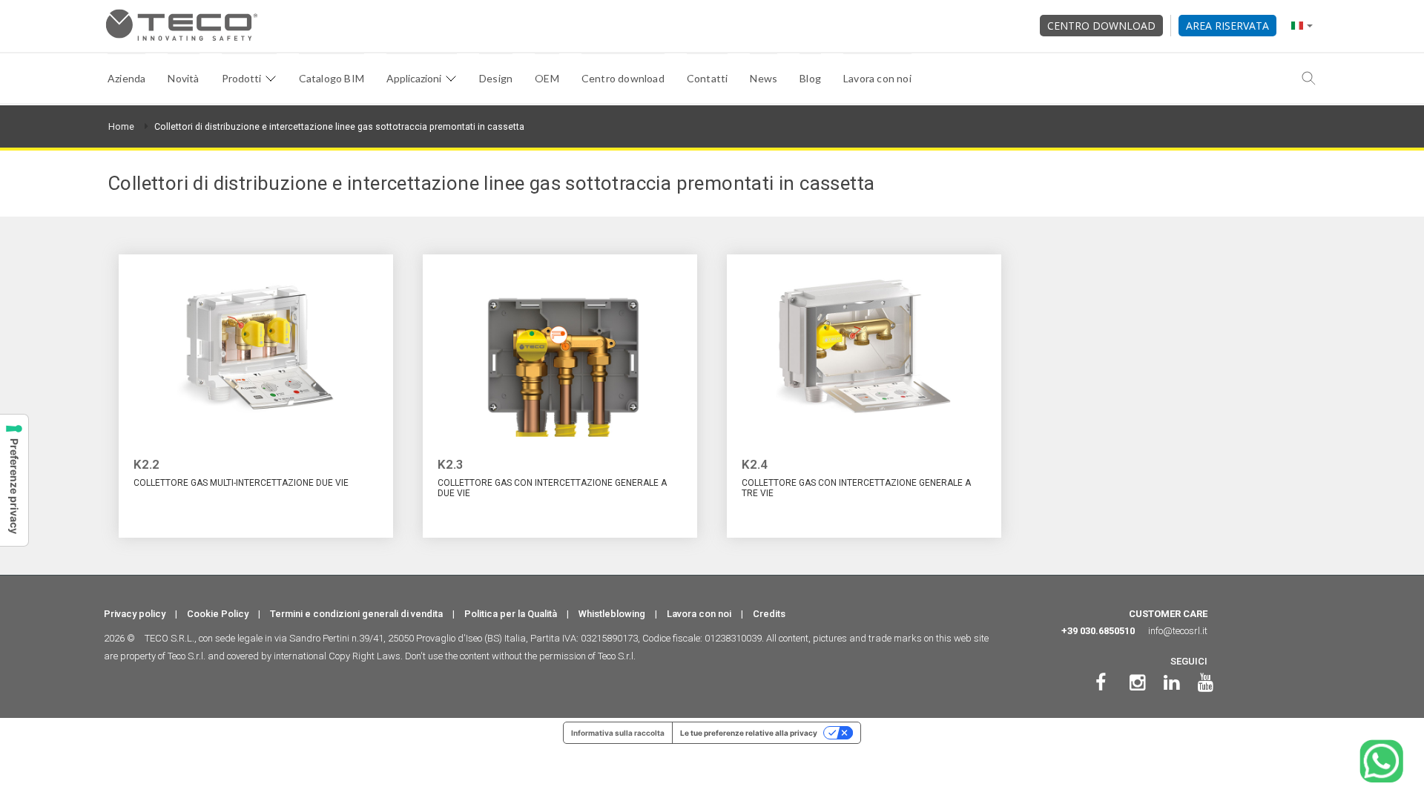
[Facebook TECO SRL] (1100, 682)
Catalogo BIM (331, 78)
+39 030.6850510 (1098, 630)
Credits (769, 613)
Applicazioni (413, 78)
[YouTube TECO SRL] (1205, 682)
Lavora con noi (877, 78)
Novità (183, 78)
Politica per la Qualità (510, 613)
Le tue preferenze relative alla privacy (748, 732)
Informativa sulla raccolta (618, 732)
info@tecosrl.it (1177, 630)
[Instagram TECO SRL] (1137, 682)
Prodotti (241, 78)
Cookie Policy (217, 613)
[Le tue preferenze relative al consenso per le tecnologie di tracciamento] (14, 480)
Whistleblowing (611, 613)
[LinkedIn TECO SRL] (1171, 682)
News (763, 78)
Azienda (126, 78)
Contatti (707, 78)
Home (121, 126)
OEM (547, 78)
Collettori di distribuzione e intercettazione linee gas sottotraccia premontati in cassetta (339, 126)
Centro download (1101, 26)
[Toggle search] (1309, 78)
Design (495, 78)
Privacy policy (134, 613)
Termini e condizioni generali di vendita (356, 613)
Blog (810, 78)
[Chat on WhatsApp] (1381, 761)
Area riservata (1227, 26)
